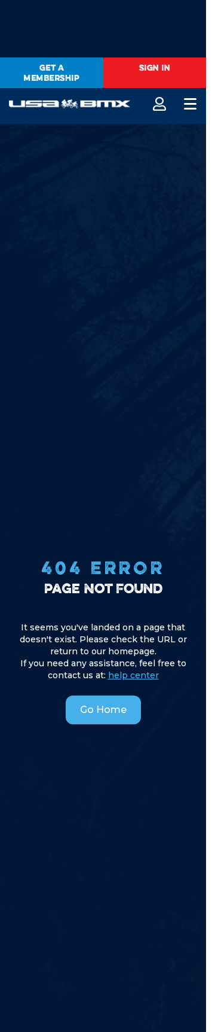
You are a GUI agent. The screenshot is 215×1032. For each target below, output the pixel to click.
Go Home (103, 709)
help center (133, 675)
